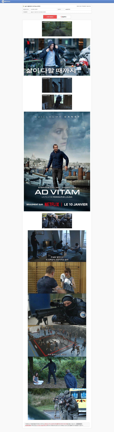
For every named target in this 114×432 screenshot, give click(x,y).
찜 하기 (64, 16)
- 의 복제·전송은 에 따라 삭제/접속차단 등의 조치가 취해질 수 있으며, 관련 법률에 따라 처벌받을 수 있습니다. (54, 425)
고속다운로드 (49, 16)
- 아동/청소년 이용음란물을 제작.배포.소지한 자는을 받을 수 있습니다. (53, 423)
